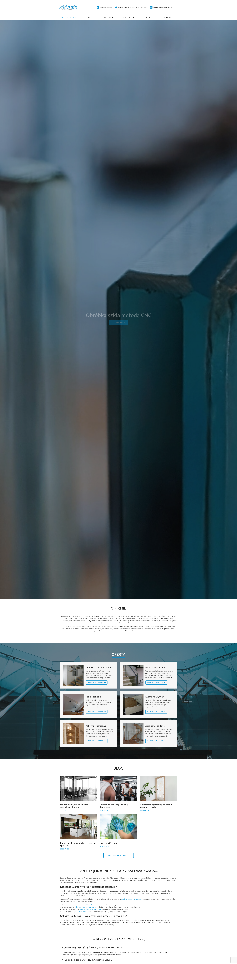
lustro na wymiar (83, 911)
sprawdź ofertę (118, 314)
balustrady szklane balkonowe (90, 909)
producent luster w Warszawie (132, 899)
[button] (2, 309)
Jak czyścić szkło (108, 843)
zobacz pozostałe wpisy (117, 855)
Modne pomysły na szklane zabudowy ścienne (74, 805)
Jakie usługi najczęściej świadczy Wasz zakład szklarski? (94, 947)
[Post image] (78, 788)
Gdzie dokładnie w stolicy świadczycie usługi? (88, 960)
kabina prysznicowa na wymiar (87, 907)
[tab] (118, 947)
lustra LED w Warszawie (90, 905)
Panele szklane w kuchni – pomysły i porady (78, 844)
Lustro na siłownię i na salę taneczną (114, 805)
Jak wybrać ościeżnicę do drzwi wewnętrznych (156, 805)
